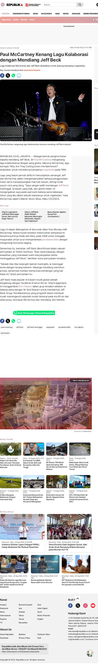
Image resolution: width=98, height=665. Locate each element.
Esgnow (3, 619)
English (40, 619)
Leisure (10, 48)
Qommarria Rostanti (32, 70)
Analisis (22, 612)
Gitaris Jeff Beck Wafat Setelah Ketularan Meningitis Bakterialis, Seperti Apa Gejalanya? (33, 216)
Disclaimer (4, 638)
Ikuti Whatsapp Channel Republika (36, 313)
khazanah (46, 14)
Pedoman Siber (43, 634)
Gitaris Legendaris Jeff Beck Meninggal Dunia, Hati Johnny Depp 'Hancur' (10, 215)
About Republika (7, 634)
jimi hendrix (5, 333)
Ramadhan (23, 622)
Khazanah (4, 608)
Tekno (32, 20)
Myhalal (24, 20)
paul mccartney (7, 327)
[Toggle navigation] (2, 5)
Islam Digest (42, 608)
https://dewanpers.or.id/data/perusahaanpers (20, 651)
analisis (76, 14)
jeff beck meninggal (34, 327)
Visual (21, 619)
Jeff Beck (63, 185)
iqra (57, 14)
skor (35, 14)
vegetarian (48, 169)
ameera (5, 14)
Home (2, 48)
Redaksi (22, 634)
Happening (6, 20)
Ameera (3, 605)
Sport (39, 612)
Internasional (5, 615)
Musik (16, 48)
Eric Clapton (25, 286)
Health (16, 20)
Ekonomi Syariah (21, 14)
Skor (39, 605)
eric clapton (79, 327)
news (65, 14)
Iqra (20, 608)
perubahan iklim (50, 239)
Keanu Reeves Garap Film (56, 214)
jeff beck (20, 327)
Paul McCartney (43, 159)
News (2, 612)
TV (1, 622)
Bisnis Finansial (43, 615)
